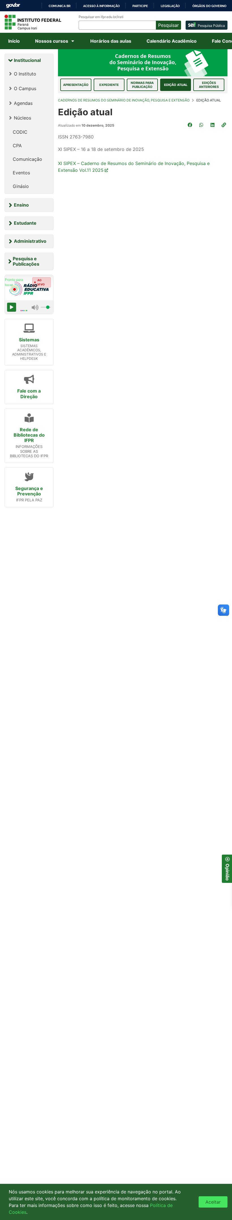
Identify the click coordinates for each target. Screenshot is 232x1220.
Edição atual (175, 85)
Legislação (170, 6)
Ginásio (21, 186)
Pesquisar (168, 25)
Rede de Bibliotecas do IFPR (29, 435)
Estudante (25, 223)
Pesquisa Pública (211, 25)
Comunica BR (59, 6)
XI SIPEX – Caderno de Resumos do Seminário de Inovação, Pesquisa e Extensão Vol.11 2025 (134, 167)
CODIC (20, 132)
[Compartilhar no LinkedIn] (213, 125)
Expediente (109, 85)
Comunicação (27, 159)
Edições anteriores (209, 85)
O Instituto (25, 74)
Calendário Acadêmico (172, 41)
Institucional (27, 60)
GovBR (13, 5)
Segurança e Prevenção (29, 491)
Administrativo (30, 241)
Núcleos (22, 118)
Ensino (21, 205)
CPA (17, 145)
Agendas (23, 103)
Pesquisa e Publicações (26, 261)
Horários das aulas (110, 41)
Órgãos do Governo (209, 6)
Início (14, 41)
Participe (140, 6)
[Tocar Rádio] (11, 307)
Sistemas (29, 340)
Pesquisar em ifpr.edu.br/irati (101, 16)
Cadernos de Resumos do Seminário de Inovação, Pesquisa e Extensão (124, 100)
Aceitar (213, 1202)
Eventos (21, 172)
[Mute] (35, 307)
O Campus (25, 88)
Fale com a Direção (29, 393)
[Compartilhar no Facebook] (190, 125)
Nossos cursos (51, 41)
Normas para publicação (142, 85)
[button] (224, 125)
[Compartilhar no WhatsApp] (201, 125)
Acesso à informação (101, 6)
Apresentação (76, 85)
